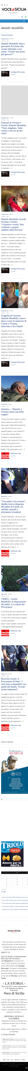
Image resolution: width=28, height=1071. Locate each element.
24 (6, 884)
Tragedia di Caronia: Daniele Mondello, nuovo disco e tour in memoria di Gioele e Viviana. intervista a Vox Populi (13, 321)
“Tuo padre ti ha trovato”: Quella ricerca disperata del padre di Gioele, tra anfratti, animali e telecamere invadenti (13, 506)
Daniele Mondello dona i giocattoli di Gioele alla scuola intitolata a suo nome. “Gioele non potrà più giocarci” (13, 49)
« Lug (3, 891)
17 (6, 881)
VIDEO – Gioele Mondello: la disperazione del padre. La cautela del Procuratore (13, 603)
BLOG (8, 1059)
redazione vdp (4, 404)
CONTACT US (17, 1059)
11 (17, 879)
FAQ (12, 1059)
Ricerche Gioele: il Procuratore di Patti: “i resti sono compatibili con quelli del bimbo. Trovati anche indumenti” (13, 684)
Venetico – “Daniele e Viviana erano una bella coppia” (12, 412)
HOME (4, 1059)
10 (6, 879)
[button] (2, 5)
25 (17, 884)
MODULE (23, 1059)
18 (17, 881)
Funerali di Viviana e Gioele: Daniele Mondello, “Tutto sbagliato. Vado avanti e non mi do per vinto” (14, 128)
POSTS (14, 74)
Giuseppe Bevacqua (5, 38)
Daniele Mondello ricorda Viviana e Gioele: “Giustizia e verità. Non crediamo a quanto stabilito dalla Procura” (13, 224)
